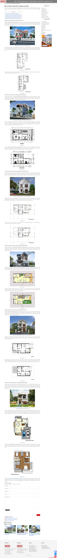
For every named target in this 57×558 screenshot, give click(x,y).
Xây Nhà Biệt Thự (43, 26)
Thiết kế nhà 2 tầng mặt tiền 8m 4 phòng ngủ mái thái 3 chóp (13, 17)
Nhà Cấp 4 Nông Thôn (32, 547)
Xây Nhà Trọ (43, 29)
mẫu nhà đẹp (12, 25)
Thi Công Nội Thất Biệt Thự (45, 22)
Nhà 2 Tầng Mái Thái (32, 548)
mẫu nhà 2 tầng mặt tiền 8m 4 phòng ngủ (16, 478)
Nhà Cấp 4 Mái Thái (32, 545)
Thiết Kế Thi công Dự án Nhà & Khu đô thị (23, 1)
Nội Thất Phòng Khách (44, 546)
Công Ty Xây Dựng (43, 545)
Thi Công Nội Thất (43, 21)
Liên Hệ (51, 1)
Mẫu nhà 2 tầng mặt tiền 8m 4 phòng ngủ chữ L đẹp (11, 13)
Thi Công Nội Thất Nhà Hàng (45, 548)
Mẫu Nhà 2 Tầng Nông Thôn (33, 549)
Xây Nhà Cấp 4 (43, 25)
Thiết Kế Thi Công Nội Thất (33, 1)
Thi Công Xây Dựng (40, 1)
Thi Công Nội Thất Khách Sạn (45, 547)
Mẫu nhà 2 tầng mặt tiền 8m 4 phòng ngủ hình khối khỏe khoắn (13, 16)
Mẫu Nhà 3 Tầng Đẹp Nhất (33, 551)
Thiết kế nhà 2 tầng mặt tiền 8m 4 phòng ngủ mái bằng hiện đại (13, 18)
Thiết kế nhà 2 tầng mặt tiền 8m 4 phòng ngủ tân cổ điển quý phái (13, 15)
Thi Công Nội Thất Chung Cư (45, 23)
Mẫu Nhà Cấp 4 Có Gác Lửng (33, 546)
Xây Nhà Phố (43, 27)
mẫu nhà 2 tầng (9, 384)
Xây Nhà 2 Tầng (43, 28)
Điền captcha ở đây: (7, 509)
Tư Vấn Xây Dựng (46, 1)
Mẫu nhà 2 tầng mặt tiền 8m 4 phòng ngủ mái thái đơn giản (12, 14)
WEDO (5, 3)
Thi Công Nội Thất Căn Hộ (45, 24)
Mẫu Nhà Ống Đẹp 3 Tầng (32, 550)
